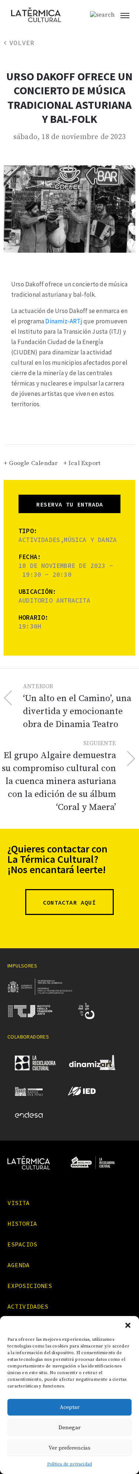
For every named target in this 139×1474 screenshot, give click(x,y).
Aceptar (69, 1407)
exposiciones (29, 1285)
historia (22, 1223)
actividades (27, 1306)
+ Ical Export (82, 463)
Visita (18, 1203)
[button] (128, 1325)
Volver (21, 43)
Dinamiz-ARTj (63, 321)
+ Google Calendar (30, 463)
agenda (18, 1265)
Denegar (69, 1427)
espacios (22, 1244)
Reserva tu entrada (69, 504)
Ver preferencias (69, 1447)
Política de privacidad (69, 1464)
